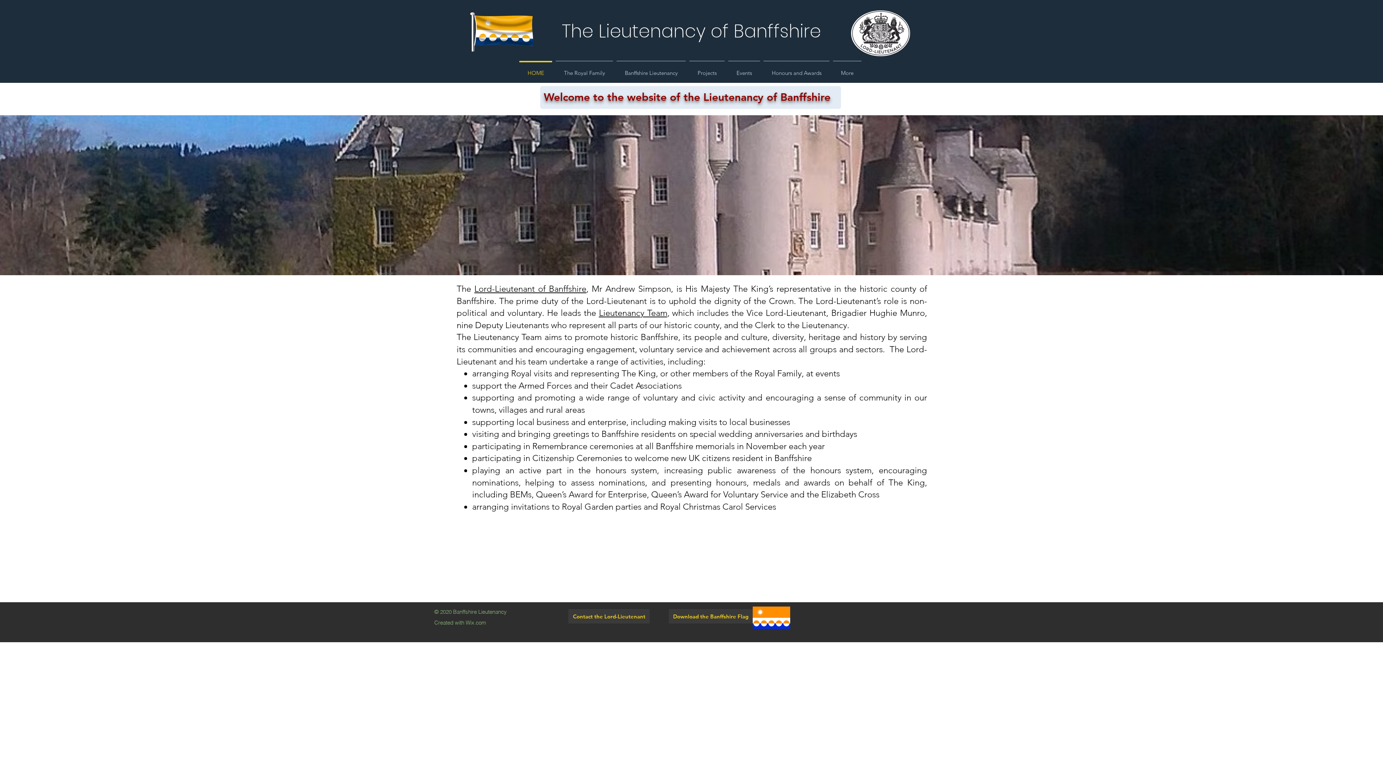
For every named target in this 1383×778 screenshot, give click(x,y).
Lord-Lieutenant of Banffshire (530, 288)
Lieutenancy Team (633, 313)
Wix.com (476, 622)
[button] (584, 70)
